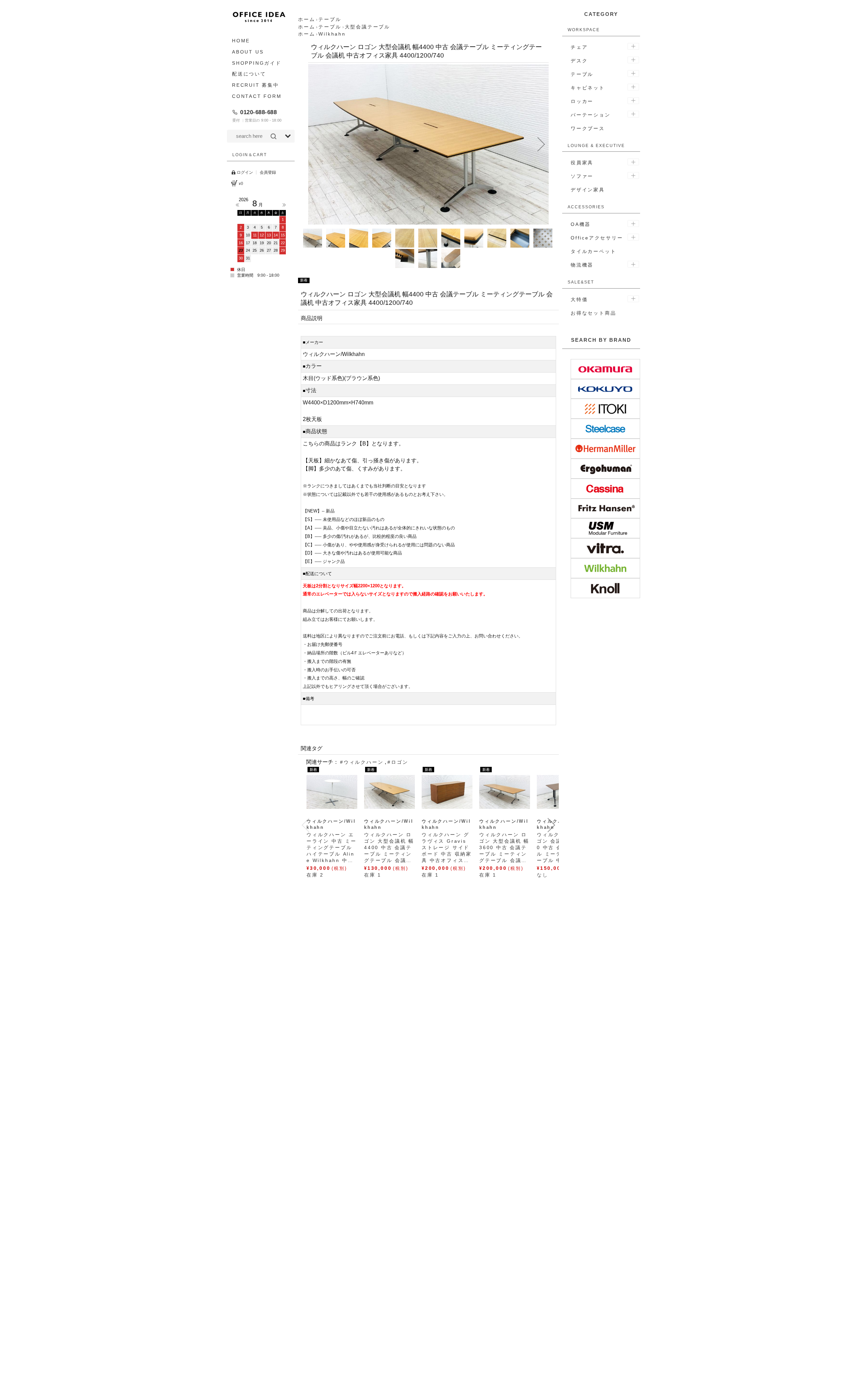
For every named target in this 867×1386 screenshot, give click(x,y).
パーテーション (591, 115)
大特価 (579, 299)
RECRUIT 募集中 (255, 85)
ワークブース (588, 128)
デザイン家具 (588, 189)
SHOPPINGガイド (256, 63)
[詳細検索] (288, 136)
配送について (249, 74)
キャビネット (588, 87)
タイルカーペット (593, 251)
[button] (315, 144)
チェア (579, 47)
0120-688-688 (258, 112)
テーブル (582, 74)
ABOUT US (247, 52)
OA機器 (581, 224)
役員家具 (582, 162)
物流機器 (582, 265)
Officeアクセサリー (597, 237)
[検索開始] (273, 136)
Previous (237, 205)
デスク (579, 60)
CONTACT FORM (257, 96)
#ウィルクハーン (361, 762)
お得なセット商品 (593, 313)
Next (284, 205)
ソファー (582, 176)
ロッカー (582, 101)
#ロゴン (397, 762)
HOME (241, 40)
